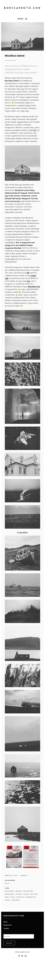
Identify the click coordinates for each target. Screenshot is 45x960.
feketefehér (28, 891)
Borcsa (24, 875)
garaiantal (9, 894)
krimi (7, 897)
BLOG (7, 883)
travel (8, 900)
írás (28, 281)
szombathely (31, 897)
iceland (19, 894)
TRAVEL (6, 928)
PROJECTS (7, 925)
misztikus (20, 897)
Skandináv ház (34, 287)
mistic (12, 897)
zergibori (16, 900)
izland (26, 894)
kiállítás (34, 894)
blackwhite (9, 891)
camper (18, 891)
